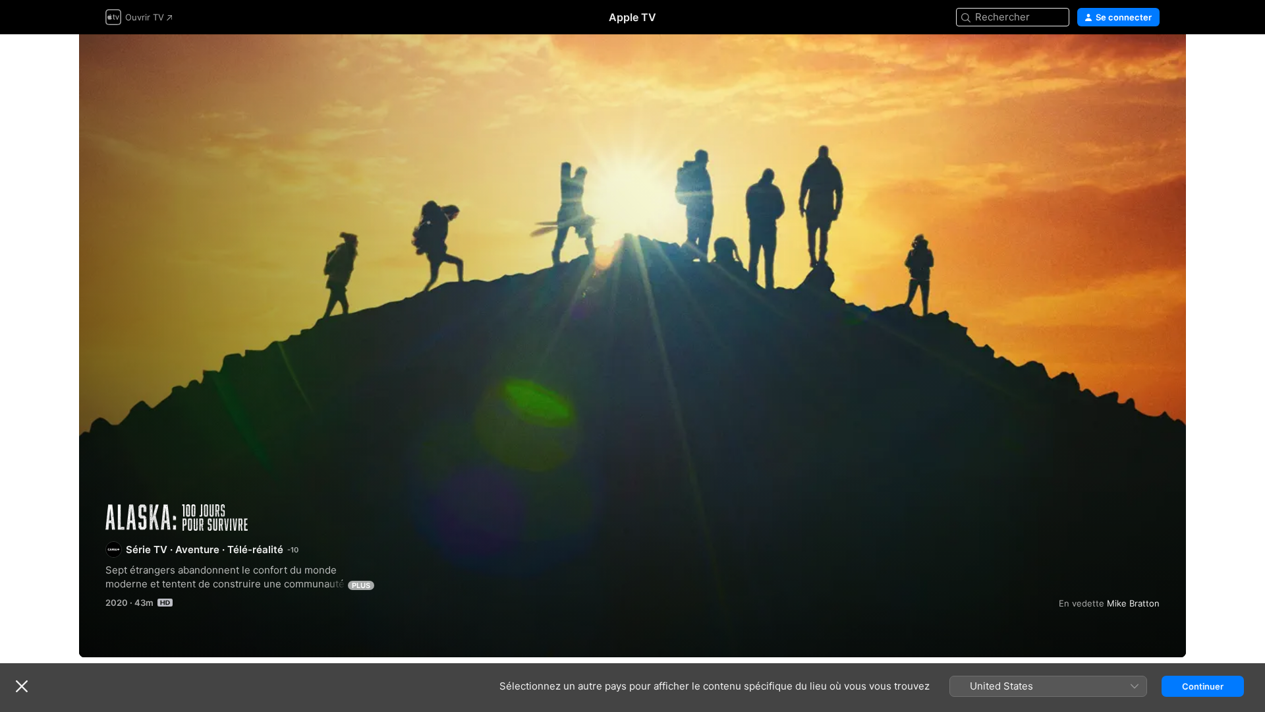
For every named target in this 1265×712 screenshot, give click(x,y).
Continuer (1202, 686)
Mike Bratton (1133, 603)
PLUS (361, 585)
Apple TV (632, 17)
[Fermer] (22, 686)
